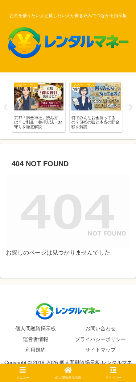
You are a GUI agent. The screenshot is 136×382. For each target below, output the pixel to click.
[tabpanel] (38, 106)
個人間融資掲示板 (35, 328)
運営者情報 (35, 339)
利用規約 (35, 350)
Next (130, 107)
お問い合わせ (100, 328)
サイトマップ (100, 350)
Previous (5, 107)
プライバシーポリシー (100, 339)
